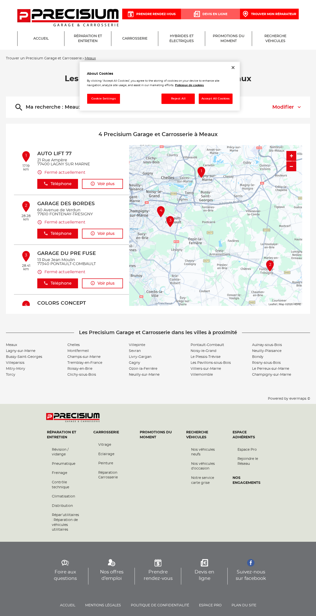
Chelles (73, 345)
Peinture (105, 463)
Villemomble (202, 374)
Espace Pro (247, 449)
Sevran (135, 351)
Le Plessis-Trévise (205, 357)
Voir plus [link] (106, 184)
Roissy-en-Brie (79, 368)
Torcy (10, 374)
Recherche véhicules (197, 435)
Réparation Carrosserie (108, 475)
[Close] (233, 67)
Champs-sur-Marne (83, 357)
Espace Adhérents (244, 435)
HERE (297, 304)
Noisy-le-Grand (203, 351)
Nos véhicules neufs (203, 452)
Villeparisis (15, 363)
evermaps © (299, 398)
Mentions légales (103, 605)
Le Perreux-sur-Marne (270, 368)
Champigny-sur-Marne (271, 374)
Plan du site (244, 605)
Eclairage (106, 454)
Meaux (11, 345)
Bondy (257, 357)
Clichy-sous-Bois (81, 374)
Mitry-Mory (15, 368)
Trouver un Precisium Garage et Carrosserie (44, 58)
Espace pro (210, 605)
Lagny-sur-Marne (20, 351)
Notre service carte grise (202, 480)
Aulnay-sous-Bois (267, 345)
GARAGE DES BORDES (66, 203)
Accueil (67, 605)
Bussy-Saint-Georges (24, 357)
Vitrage (104, 444)
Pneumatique (63, 464)
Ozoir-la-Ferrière (143, 368)
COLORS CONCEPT (61, 303)
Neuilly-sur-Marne (144, 374)
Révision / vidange (60, 452)
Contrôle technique (60, 485)
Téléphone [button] (61, 184)
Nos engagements (246, 480)
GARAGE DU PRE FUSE (66, 253)
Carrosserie (106, 432)
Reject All (178, 98)
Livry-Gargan (140, 357)
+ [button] (291, 156)
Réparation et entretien (61, 435)
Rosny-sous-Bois (266, 363)
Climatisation (63, 496)
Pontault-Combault (207, 345)
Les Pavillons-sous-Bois (211, 363)
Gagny (134, 363)
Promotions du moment (156, 435)
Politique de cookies (189, 85)
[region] (159, 86)
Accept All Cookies (215, 98)
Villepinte (137, 345)
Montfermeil (78, 351)
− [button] (291, 166)
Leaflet (273, 304)
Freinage (59, 473)
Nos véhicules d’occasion (203, 466)
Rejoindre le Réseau (247, 461)
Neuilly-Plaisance (266, 351)
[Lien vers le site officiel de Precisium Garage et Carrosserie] (67, 18)
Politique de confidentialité (160, 605)
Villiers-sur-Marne (206, 368)
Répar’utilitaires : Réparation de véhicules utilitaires (65, 522)
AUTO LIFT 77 (54, 153)
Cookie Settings (103, 98)
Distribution (62, 506)
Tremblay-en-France (84, 363)
